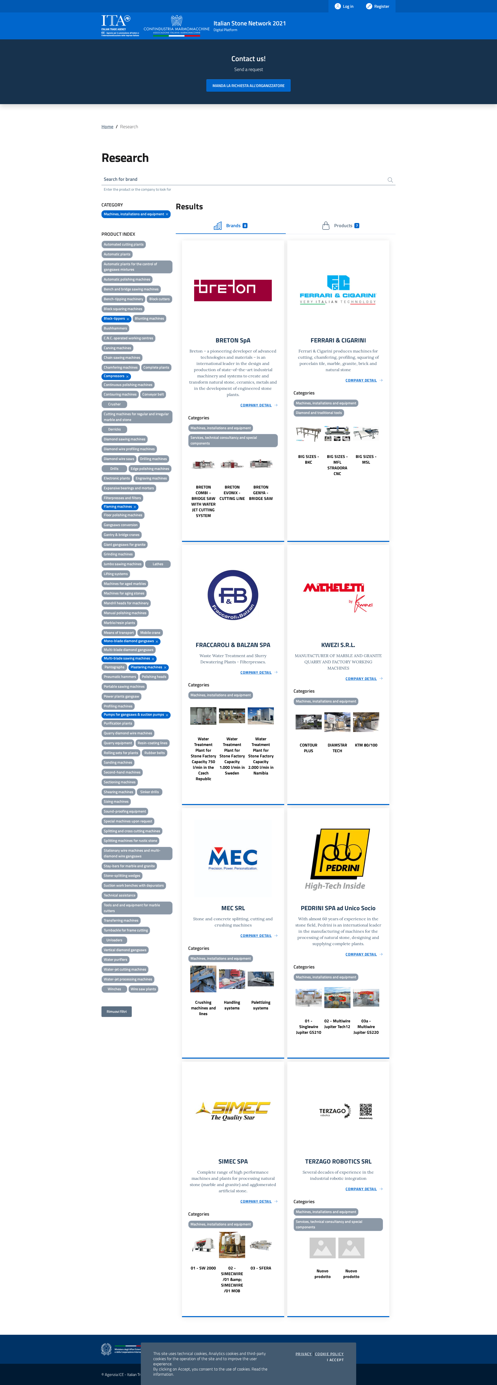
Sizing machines (116, 801)
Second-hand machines (122, 772)
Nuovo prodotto (323, 1274)
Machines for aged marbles (125, 583)
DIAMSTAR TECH (337, 748)
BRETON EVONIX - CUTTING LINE (232, 492)
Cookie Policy (329, 1354)
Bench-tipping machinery (123, 299)
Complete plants (156, 367)
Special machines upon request (128, 821)
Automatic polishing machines (127, 279)
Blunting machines (149, 318)
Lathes (158, 563)
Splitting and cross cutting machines (132, 831)
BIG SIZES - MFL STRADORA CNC (337, 465)
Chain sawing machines (122, 357)
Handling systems (232, 1005)
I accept (335, 1360)
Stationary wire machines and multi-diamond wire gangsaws (132, 853)
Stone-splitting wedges (122, 875)
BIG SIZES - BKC (308, 459)
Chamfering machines (121, 367)
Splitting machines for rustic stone (130, 840)
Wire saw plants (143, 989)
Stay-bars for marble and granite (129, 866)
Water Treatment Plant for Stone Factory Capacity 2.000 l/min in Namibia (261, 756)
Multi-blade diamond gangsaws (129, 649)
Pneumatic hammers (120, 676)
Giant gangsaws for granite (124, 544)
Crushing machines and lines (203, 1008)
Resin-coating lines (152, 742)
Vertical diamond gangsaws (125, 949)
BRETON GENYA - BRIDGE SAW (261, 492)
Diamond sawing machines (124, 439)
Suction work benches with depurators (134, 885)
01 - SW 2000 (203, 1268)
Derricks (114, 429)
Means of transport (119, 632)
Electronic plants (117, 478)
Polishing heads (154, 676)
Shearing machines (118, 791)
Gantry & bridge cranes (122, 534)
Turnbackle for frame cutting (126, 930)
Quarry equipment (118, 742)
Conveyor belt (153, 394)
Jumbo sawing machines (123, 563)
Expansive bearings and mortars (129, 488)
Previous (184, 483)
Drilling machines (153, 458)
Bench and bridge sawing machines (131, 289)
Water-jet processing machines (128, 979)
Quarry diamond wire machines (128, 733)
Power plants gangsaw (121, 696)
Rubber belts (154, 752)
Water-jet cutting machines (125, 969)
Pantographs (115, 667)
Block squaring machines (123, 308)
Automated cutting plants (124, 244)
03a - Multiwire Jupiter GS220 (366, 1026)
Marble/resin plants (119, 622)
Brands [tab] (236, 225)
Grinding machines (118, 554)
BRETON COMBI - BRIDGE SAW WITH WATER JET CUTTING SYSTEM (203, 501)
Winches (114, 989)
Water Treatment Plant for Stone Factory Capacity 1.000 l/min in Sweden (232, 756)
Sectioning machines (120, 782)
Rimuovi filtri (117, 1011)
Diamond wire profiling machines (129, 448)
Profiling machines (118, 706)
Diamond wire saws (119, 458)
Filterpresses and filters (122, 497)
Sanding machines (118, 762)
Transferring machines (121, 920)
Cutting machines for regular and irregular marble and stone (136, 416)
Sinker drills (149, 791)
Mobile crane (150, 632)
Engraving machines (151, 478)
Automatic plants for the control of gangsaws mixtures (130, 266)
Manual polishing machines (125, 612)
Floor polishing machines (123, 515)
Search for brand (120, 179)
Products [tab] (346, 225)
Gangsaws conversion (121, 524)
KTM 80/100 (366, 745)
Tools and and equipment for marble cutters (132, 907)
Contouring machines (120, 394)
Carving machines (117, 347)
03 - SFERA (261, 1268)
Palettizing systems (261, 1005)
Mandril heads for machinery (126, 603)
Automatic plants (117, 254)
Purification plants (118, 723)
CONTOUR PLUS (308, 748)
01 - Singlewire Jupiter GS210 (308, 1026)
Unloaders (114, 940)
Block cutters (159, 299)
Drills (114, 468)
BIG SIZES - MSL (366, 459)
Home (107, 126)
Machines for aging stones (124, 593)
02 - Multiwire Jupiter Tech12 (337, 1024)
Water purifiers (115, 959)
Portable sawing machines (124, 686)
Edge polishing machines (150, 468)
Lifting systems (116, 573)
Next (281, 483)
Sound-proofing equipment (125, 811)
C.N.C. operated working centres (128, 338)
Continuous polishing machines (128, 384)
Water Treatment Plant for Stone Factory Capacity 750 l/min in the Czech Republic (203, 759)
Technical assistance (119, 895)
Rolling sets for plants (121, 752)
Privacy (304, 1354)
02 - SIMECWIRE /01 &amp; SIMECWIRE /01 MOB (232, 1279)
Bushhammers (115, 328)
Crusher (114, 404)
